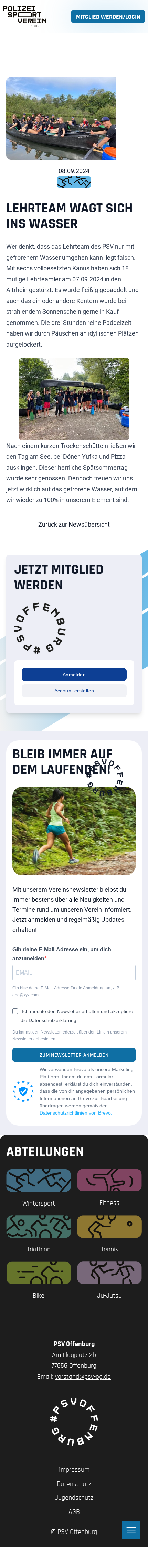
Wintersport (38, 1203)
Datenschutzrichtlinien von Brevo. (76, 1113)
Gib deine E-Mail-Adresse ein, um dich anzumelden (61, 954)
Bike (38, 1295)
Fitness (109, 1202)
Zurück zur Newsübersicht (74, 524)
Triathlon (39, 1249)
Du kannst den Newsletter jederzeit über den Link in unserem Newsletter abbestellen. (69, 1035)
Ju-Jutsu (109, 1295)
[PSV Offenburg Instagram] (74, 1422)
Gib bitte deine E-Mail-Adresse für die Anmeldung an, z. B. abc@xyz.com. (66, 991)
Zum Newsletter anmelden (74, 1055)
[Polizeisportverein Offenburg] (24, 16)
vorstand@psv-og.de (83, 1376)
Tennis (109, 1249)
